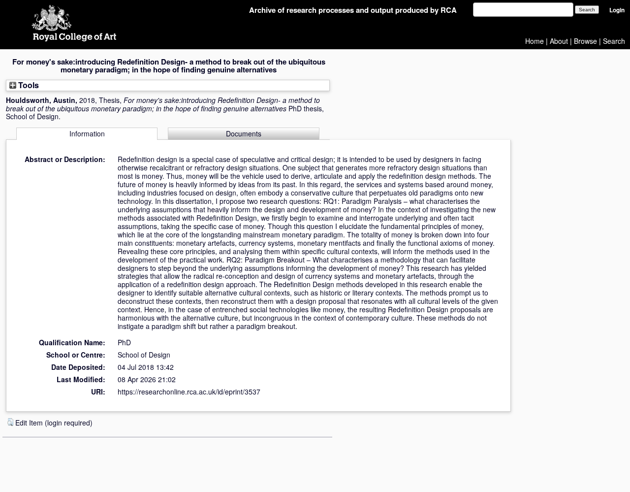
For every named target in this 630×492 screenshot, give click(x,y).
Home (534, 41)
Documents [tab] (243, 133)
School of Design (144, 355)
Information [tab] (87, 133)
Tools (27, 85)
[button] (10, 422)
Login (617, 10)
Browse (585, 41)
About (559, 41)
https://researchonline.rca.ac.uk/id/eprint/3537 (189, 391)
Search (614, 41)
